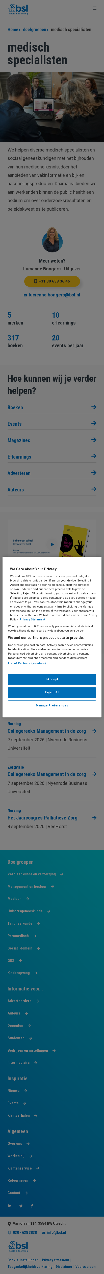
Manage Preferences (52, 705)
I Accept (52, 679)
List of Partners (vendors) (27, 663)
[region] (52, 637)
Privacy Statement (32, 619)
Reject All (52, 692)
